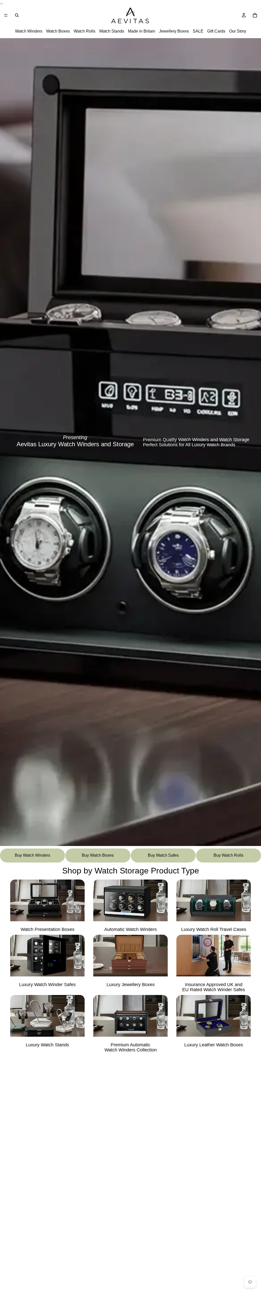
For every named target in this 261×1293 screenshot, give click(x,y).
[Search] (16, 15)
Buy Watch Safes (163, 855)
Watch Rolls (84, 31)
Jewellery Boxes (174, 31)
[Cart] (254, 15)
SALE (198, 31)
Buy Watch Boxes (98, 855)
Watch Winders (28, 31)
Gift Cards (216, 31)
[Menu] (6, 15)
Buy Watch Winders (32, 855)
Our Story (237, 31)
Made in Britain (141, 31)
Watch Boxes (58, 31)
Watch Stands (111, 31)
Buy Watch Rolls (228, 855)
